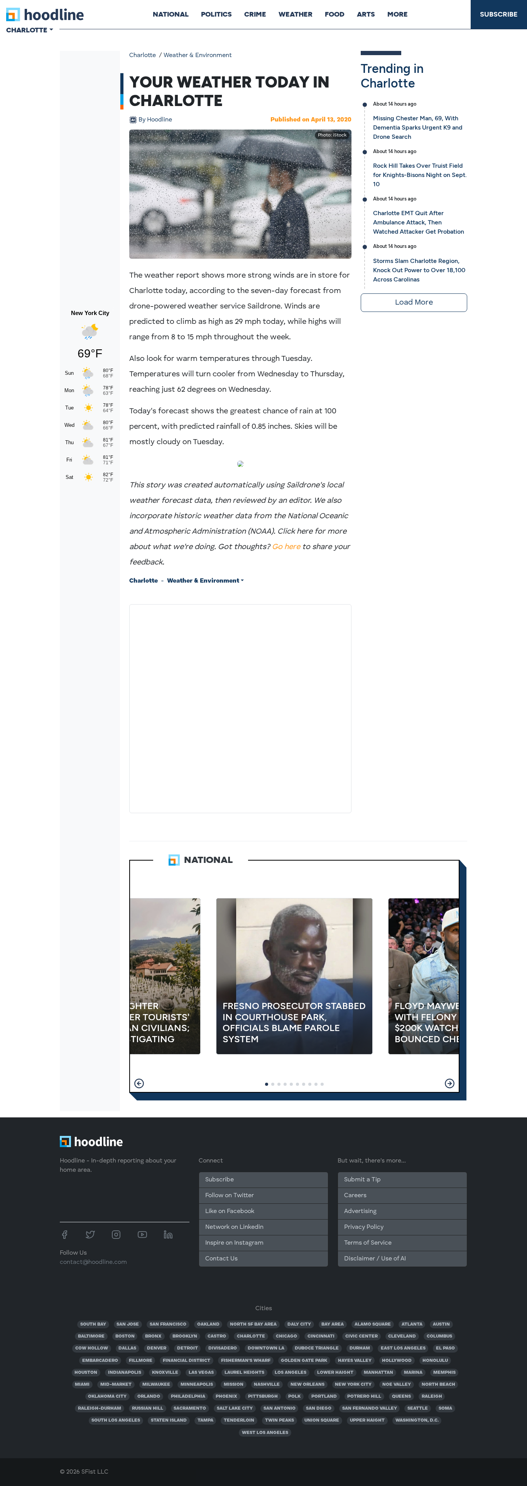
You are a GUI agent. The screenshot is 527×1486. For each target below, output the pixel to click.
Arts (366, 14)
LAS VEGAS (201, 1372)
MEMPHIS (444, 1372)
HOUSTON (85, 1372)
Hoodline (155, 120)
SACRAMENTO (190, 1408)
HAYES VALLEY (355, 1360)
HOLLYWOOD (397, 1360)
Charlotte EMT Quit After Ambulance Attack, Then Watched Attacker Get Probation (418, 222)
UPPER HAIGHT (367, 1420)
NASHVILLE (267, 1384)
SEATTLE (417, 1408)
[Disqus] (240, 707)
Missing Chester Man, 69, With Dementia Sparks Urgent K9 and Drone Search (417, 127)
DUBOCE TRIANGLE (317, 1348)
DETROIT (187, 1348)
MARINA (413, 1372)
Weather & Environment (198, 55)
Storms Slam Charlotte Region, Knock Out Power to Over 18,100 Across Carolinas (419, 270)
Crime (255, 14)
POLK (294, 1396)
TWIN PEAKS (279, 1420)
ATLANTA (412, 1324)
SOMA (445, 1408)
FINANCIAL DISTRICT (186, 1360)
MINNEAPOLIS (197, 1384)
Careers (355, 1196)
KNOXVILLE (165, 1372)
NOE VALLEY (396, 1384)
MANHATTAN (378, 1372)
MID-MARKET (116, 1384)
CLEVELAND (402, 1336)
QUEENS (401, 1396)
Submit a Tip (362, 1180)
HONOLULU (435, 1360)
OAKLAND (208, 1324)
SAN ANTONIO (280, 1408)
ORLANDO (148, 1396)
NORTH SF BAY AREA (253, 1324)
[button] (139, 1083)
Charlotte (142, 55)
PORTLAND (324, 1396)
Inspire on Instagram (234, 1243)
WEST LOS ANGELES (265, 1432)
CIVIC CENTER (361, 1336)
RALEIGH (432, 1396)
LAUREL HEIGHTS (244, 1372)
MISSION (233, 1384)
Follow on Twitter (229, 1196)
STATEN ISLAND (169, 1420)
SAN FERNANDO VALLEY (369, 1408)
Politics (216, 14)
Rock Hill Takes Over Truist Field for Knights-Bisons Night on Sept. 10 (420, 175)
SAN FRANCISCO (168, 1324)
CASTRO (217, 1336)
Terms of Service (368, 1243)
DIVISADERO (222, 1348)
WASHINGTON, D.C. (417, 1420)
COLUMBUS (439, 1336)
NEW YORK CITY (353, 1384)
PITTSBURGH (263, 1396)
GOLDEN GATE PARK (304, 1360)
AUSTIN (441, 1324)
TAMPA (205, 1420)
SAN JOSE (128, 1324)
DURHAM (360, 1348)
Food (335, 14)
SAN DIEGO (318, 1408)
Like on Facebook (229, 1211)
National (171, 14)
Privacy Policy (363, 1227)
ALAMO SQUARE (373, 1324)
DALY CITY (299, 1324)
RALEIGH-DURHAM (99, 1408)
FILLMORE (140, 1360)
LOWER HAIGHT (335, 1372)
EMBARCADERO (100, 1360)
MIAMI (82, 1384)
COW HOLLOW (91, 1348)
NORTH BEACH (438, 1384)
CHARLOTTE (251, 1336)
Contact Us (221, 1259)
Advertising (360, 1211)
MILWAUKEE (156, 1384)
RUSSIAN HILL (147, 1408)
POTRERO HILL (364, 1396)
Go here (286, 547)
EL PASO (445, 1348)
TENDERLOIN (239, 1420)
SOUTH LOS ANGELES (115, 1420)
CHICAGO (286, 1336)
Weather (295, 14)
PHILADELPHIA (188, 1396)
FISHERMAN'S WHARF (245, 1360)
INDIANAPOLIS (124, 1372)
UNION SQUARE (321, 1420)
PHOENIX (226, 1396)
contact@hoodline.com (93, 1262)
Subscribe (499, 14)
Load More (414, 303)
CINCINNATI (320, 1336)
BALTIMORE (91, 1336)
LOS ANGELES (290, 1372)
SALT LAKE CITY (235, 1408)
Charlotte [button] (26, 30)
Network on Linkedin (234, 1227)
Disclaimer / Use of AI (375, 1259)
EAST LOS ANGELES (403, 1348)
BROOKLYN (184, 1336)
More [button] (397, 14)
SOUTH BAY (93, 1324)
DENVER (156, 1348)
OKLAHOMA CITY (107, 1396)
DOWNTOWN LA (266, 1348)
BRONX (153, 1336)
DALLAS (127, 1348)
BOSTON (125, 1336)
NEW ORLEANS (307, 1384)
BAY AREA (332, 1324)
